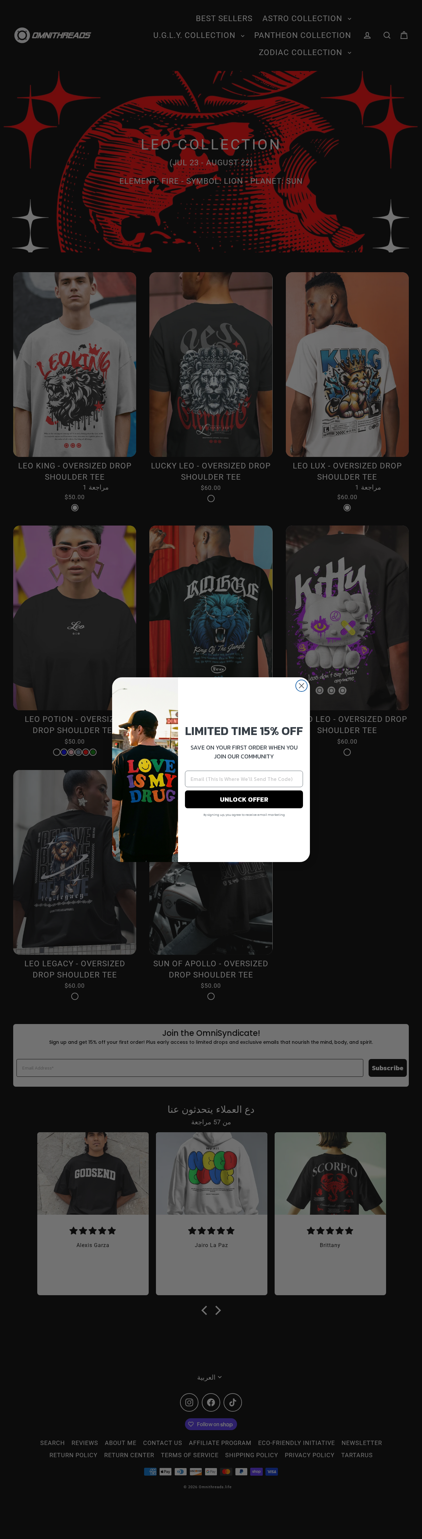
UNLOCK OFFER (244, 799)
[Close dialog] (301, 685)
